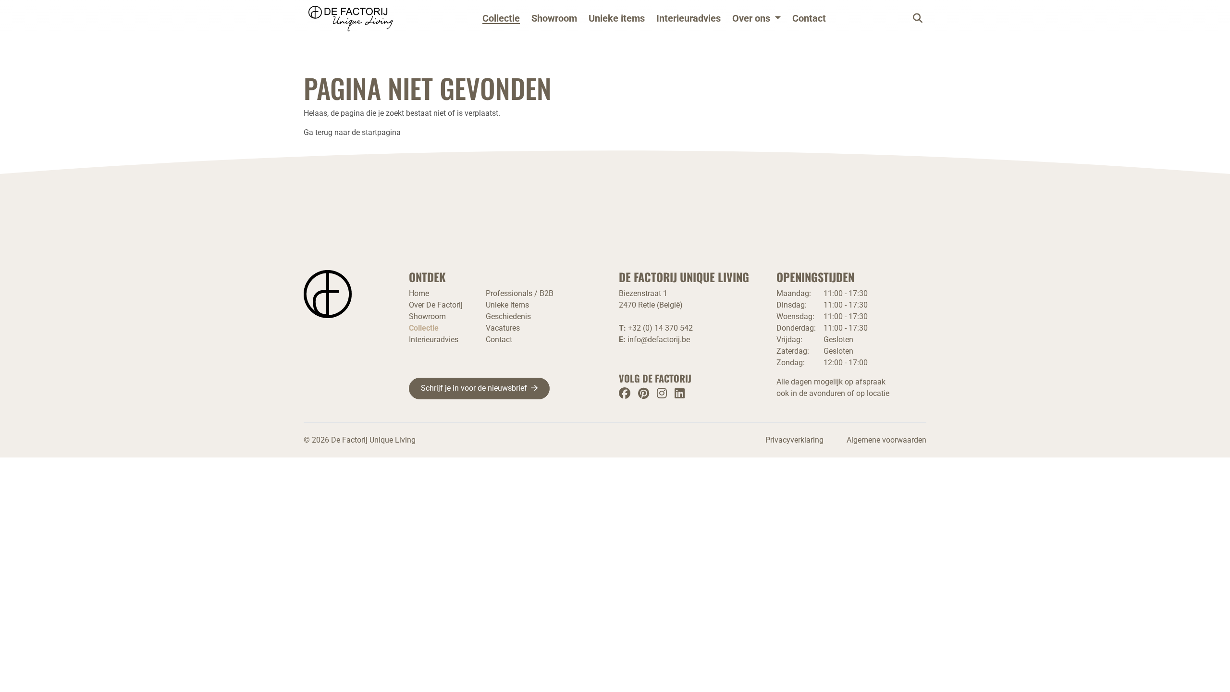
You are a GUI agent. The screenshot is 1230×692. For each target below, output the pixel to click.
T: (656, 328)
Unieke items (617, 18)
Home (419, 293)
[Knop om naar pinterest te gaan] (643, 393)
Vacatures (503, 328)
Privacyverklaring (794, 440)
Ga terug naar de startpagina (352, 132)
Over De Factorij (436, 304)
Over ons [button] (751, 18)
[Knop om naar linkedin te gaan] (680, 393)
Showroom (554, 18)
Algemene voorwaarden (886, 440)
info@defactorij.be (658, 339)
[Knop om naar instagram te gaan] (662, 393)
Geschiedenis (508, 316)
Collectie (501, 18)
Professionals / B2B (520, 293)
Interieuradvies (688, 18)
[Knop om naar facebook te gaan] (624, 393)
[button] (756, 18)
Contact (809, 18)
